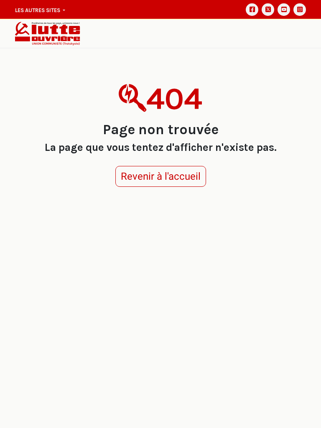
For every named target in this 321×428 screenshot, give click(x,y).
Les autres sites (38, 10)
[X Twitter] (268, 9)
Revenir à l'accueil (161, 176)
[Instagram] (299, 9)
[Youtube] (284, 9)
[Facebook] (252, 9)
